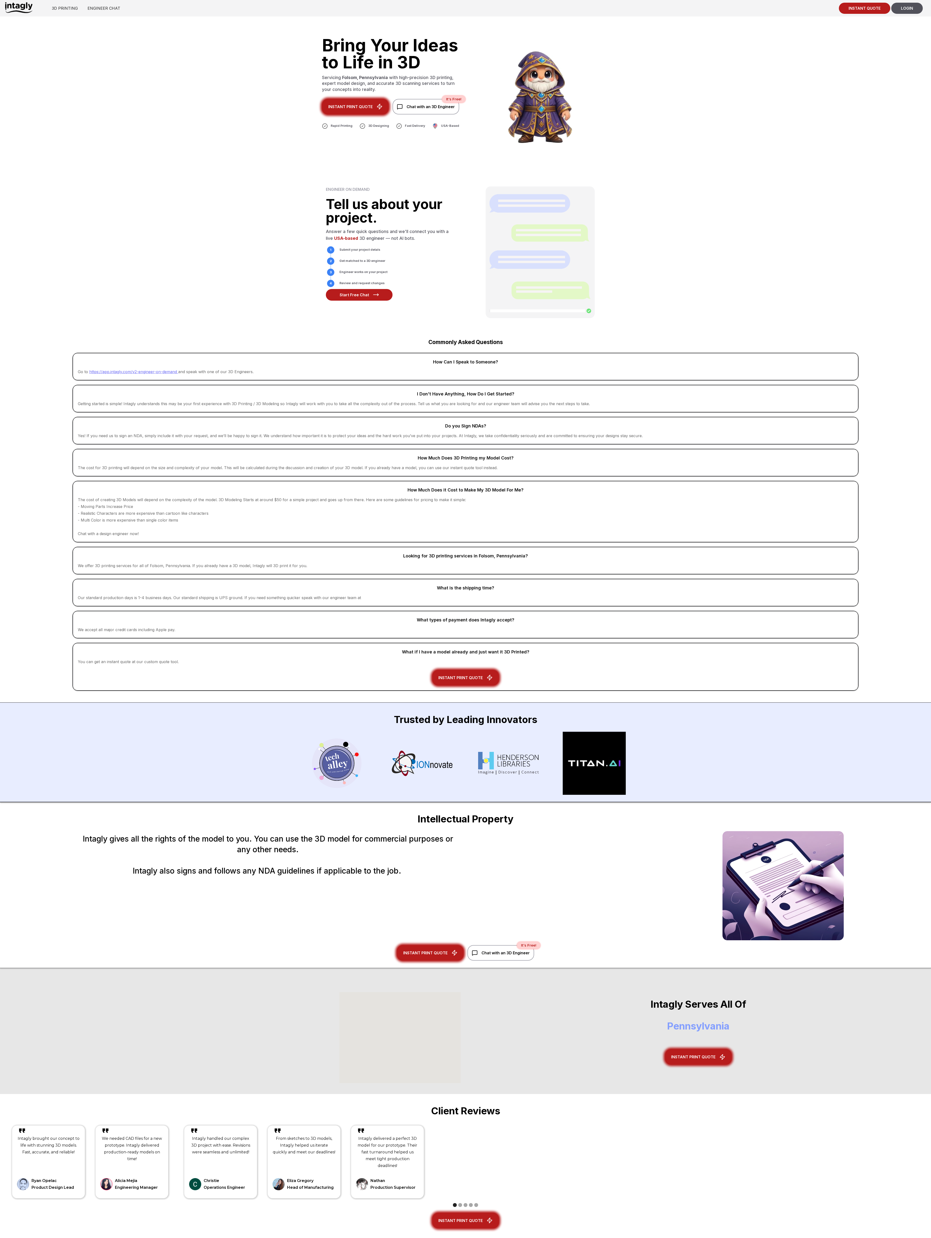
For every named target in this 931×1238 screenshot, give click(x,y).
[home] (18, 7)
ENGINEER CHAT (104, 8)
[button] (455, 1205)
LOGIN (907, 8)
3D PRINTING (65, 8)
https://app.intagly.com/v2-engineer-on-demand (133, 371)
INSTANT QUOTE (865, 8)
